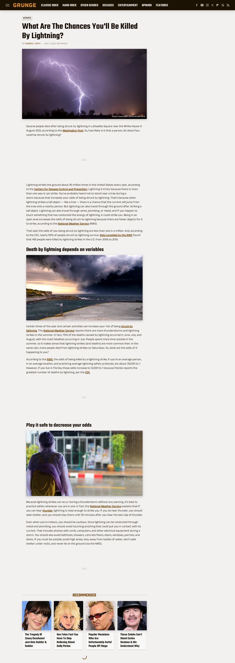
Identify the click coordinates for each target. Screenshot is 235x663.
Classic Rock (49, 5)
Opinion (147, 5)
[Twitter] (212, 5)
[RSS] (228, 5)
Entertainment (128, 5)
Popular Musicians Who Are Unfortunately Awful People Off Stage (100, 640)
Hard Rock (69, 5)
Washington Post (73, 130)
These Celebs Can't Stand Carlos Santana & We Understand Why (131, 640)
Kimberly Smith (33, 43)
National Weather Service (73, 223)
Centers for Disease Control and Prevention (60, 189)
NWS (50, 359)
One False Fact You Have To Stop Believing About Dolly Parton (67, 640)
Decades (108, 5)
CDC (87, 372)
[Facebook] (197, 5)
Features (162, 5)
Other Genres (89, 5)
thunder (48, 510)
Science (27, 17)
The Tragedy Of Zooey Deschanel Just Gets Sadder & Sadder (36, 640)
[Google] (222, 5)
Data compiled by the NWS (116, 235)
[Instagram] (207, 5)
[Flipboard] (217, 5)
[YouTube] (202, 5)
